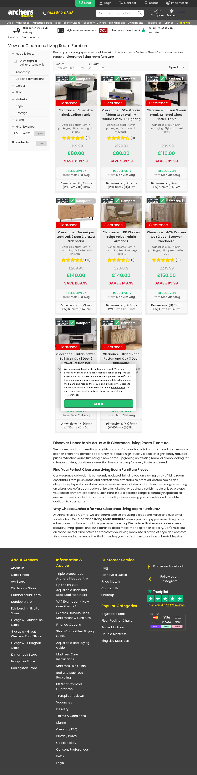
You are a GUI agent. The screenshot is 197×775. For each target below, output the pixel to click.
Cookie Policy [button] (118, 387)
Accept (98, 403)
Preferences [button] (71, 395)
